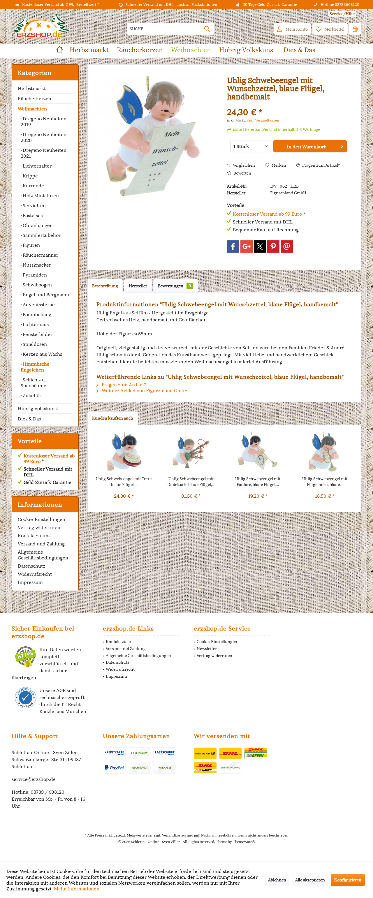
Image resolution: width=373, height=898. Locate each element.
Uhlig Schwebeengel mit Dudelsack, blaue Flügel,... (190, 481)
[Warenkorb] (355, 29)
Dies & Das (29, 419)
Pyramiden (34, 275)
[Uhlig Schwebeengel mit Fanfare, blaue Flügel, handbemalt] (258, 452)
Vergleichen (243, 165)
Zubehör (31, 395)
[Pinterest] (273, 246)
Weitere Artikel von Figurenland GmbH (144, 390)
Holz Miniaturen (40, 195)
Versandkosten (174, 835)
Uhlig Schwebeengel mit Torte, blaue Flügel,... (124, 481)
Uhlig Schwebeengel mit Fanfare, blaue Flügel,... (257, 481)
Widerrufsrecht (35, 574)
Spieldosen (34, 344)
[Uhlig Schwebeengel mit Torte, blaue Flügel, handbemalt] (124, 452)
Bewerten (242, 173)
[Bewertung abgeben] (288, 104)
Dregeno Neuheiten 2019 (43, 121)
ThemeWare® (244, 841)
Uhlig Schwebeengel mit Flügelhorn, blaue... (324, 481)
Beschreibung (105, 285)
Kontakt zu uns (34, 535)
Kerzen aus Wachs (42, 354)
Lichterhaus (35, 324)
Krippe (30, 176)
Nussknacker (36, 265)
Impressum (30, 582)
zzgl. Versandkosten (263, 120)
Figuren (31, 245)
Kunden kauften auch (112, 418)
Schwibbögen (37, 285)
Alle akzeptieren (310, 880)
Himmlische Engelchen (35, 367)
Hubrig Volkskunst (38, 408)
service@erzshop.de (34, 779)
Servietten (34, 205)
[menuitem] (342, 13)
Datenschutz (31, 566)
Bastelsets (33, 215)
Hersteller (138, 285)
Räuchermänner (40, 255)
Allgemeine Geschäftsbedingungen (43, 555)
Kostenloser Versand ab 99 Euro (49, 458)
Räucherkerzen (34, 98)
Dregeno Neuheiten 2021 (43, 153)
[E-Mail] (287, 246)
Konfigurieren (347, 880)
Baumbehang (36, 314)
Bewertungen (174, 285)
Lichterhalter (37, 166)
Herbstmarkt (32, 88)
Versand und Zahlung (41, 544)
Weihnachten (32, 109)
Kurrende (33, 186)
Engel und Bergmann (45, 294)
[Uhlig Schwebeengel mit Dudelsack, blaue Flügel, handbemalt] (191, 452)
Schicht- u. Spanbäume (33, 382)
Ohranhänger (37, 225)
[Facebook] (233, 246)
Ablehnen (277, 880)
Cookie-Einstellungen (41, 519)
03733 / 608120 (47, 792)
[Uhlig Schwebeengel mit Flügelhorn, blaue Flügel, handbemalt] (325, 452)
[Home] (60, 50)
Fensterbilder (37, 334)
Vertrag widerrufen (39, 527)
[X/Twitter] (260, 246)
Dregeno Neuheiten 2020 (43, 137)
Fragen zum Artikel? (320, 165)
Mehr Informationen (76, 889)
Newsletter (207, 648)
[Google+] (246, 246)
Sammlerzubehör (41, 235)
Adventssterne (38, 304)
